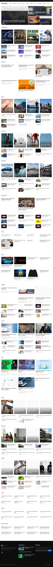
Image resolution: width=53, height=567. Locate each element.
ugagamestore (9, 221)
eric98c (15, 146)
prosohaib (43, 482)
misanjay (3, 352)
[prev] (2, 15)
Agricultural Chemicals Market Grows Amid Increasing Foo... (26, 449)
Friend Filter (2, 390)
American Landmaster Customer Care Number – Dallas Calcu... (6, 533)
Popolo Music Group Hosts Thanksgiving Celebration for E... (12, 55)
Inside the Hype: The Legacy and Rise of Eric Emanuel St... (45, 145)
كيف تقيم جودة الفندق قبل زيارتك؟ (6, 234)
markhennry (2, 372)
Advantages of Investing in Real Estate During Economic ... (45, 439)
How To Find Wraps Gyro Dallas (6, 511)
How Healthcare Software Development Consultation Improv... (43, 371)
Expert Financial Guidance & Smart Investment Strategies (42, 335)
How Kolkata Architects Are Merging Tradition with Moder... (28, 444)
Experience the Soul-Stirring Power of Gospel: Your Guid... (47, 220)
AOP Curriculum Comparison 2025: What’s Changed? (12, 341)
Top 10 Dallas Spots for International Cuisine (45, 502)
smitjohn (25, 116)
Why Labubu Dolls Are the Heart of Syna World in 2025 (12, 149)
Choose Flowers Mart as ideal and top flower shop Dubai (12, 486)
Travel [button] (19, 3)
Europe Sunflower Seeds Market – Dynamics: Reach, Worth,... (45, 258)
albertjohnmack (4, 190)
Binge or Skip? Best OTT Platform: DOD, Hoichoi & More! (46, 215)
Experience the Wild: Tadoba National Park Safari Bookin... (9, 115)
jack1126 (3, 180)
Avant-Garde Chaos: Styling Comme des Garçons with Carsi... (29, 149)
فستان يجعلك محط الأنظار (17, 234)
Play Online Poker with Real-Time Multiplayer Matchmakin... (7, 199)
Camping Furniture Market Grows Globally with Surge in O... (43, 416)
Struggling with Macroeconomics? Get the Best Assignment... (26, 66)
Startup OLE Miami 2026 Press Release (46, 46)
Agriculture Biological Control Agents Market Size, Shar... (44, 271)
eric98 (41, 146)
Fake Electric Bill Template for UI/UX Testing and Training (6, 471)
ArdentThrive (29, 473)
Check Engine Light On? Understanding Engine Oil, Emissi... (9, 189)
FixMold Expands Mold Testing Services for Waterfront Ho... (11, 50)
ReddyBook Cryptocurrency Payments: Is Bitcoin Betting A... (46, 305)
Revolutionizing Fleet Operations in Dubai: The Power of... (29, 179)
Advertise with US (27, 0)
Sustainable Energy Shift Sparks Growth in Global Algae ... (19, 410)
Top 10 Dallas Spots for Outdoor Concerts (32, 496)
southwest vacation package (23, 124)
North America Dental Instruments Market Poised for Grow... (29, 419)
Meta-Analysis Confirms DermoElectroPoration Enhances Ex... (29, 56)
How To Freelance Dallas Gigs (19, 516)
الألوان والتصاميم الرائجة (30, 234)
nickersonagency (44, 347)
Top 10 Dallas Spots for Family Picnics (32, 502)
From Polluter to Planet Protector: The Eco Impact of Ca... (45, 174)
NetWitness (19, 372)
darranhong (2, 267)
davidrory (15, 267)
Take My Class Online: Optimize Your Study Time (6, 411)
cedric (28, 441)
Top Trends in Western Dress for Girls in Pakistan (7, 145)
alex (3, 23)
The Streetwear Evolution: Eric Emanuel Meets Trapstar (20, 145)
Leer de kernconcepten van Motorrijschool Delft (28, 486)
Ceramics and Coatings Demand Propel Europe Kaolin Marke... (9, 453)
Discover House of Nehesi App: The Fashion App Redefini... (34, 22)
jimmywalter (37, 155)
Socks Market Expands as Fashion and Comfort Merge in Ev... (26, 453)
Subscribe (49, 550)
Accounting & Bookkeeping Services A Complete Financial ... (9, 351)
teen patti (20, 221)
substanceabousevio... (4, 81)
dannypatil (2, 272)
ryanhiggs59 (16, 473)
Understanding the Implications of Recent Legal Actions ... (45, 241)
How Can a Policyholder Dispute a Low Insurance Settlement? (6, 248)
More (48, 3)
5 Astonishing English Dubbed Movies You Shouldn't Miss (11, 215)
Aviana (25, 226)
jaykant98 (8, 226)
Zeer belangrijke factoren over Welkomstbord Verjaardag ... (28, 481)
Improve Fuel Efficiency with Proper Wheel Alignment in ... (29, 189)
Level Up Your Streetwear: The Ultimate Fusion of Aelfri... (45, 471)
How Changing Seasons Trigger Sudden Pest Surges (11, 309)
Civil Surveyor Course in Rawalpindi (25, 90)
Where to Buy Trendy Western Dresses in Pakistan (28, 154)
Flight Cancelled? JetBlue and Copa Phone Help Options (32, 109)
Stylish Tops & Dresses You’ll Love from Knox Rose (46, 481)
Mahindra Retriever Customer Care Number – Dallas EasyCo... (6, 527)
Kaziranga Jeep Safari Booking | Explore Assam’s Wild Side (46, 115)
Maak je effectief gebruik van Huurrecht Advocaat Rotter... (46, 486)
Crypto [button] (23, 3)
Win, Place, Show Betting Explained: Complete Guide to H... (20, 40)
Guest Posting (23, 0)
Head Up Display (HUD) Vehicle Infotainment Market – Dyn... (6, 271)
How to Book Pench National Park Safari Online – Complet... (26, 335)
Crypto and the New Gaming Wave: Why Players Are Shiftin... (19, 265)
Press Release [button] (14, 3)
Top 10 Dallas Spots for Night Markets (6, 502)
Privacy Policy (5, 0)
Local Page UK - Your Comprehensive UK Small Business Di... (25, 298)
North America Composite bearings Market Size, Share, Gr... (9, 416)
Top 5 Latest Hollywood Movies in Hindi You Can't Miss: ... (29, 215)
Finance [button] (31, 3)
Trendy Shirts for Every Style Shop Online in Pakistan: (46, 149)
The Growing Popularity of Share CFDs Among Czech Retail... (43, 351)
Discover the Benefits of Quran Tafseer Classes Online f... (43, 76)
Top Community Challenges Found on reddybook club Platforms (43, 199)
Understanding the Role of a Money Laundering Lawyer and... (29, 314)
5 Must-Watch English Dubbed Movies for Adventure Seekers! (11, 225)
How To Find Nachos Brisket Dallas (45, 511)
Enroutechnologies (26, 180)
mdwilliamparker (4, 473)
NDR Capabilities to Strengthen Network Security (26, 371)
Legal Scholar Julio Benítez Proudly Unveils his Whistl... (45, 22)
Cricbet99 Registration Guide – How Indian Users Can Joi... (29, 476)
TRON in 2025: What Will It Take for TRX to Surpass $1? (19, 278)
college (19, 91)
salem (27, 241)
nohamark (25, 342)
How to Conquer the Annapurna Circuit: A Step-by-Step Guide (46, 120)
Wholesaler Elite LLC (30, 146)
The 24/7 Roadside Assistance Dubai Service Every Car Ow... (46, 184)
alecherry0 (29, 176)
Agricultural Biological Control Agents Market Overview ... (46, 309)
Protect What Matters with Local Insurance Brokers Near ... (28, 346)
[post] (14, 15)
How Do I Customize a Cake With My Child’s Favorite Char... (25, 209)
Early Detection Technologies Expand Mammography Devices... (43, 449)
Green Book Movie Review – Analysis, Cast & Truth (33, 41)
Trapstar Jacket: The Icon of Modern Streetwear (11, 476)
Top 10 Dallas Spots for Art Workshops (18, 502)
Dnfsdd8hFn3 (37, 380)
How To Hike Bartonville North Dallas (46, 516)
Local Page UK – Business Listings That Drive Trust (9, 288)
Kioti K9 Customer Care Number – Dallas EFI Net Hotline (19, 527)
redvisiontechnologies (4, 336)
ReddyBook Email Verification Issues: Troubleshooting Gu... (28, 305)
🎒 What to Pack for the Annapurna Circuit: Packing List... (29, 120)
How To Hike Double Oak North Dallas (19, 512)
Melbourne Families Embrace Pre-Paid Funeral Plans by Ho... (46, 50)
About (9, 0)
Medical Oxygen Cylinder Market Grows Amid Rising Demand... (9, 419)
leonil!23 (43, 221)
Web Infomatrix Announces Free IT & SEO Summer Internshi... (45, 40)
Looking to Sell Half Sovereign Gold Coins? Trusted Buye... (47, 314)
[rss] (2, 552)
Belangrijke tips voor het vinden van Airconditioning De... (12, 481)
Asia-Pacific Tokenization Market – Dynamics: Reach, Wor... (32, 258)
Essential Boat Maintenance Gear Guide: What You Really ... (33, 144)
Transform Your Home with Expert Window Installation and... (12, 314)
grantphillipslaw (42, 242)
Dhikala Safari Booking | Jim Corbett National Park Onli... (11, 120)
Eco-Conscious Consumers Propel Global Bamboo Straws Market (9, 449)
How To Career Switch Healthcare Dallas (32, 512)
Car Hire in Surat (38, 124)
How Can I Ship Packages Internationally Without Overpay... (29, 115)
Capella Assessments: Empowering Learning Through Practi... (19, 471)
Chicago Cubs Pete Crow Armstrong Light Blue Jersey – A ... (43, 154)
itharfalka (43, 180)
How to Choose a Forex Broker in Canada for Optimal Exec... (29, 341)
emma (37, 453)
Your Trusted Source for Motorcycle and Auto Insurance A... (47, 346)
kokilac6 (41, 441)
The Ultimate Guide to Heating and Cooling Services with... (43, 476)
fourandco (3, 146)
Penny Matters (37, 336)
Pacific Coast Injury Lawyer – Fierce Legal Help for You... (19, 241)
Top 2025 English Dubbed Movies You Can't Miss (46, 225)
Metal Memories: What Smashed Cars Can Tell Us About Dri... (32, 174)
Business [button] (27, 3)
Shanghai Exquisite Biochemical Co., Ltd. (43, 379)
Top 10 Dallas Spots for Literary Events (45, 496)
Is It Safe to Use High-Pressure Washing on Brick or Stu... (7, 439)
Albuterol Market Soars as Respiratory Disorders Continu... (32, 410)
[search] (51, 3)
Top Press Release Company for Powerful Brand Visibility (46, 55)
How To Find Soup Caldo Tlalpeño (32, 516)
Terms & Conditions (48, 564)
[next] (26, 15)
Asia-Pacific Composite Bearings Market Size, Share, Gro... (26, 416)
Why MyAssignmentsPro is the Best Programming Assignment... (43, 81)
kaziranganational (44, 116)
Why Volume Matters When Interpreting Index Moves (45, 341)
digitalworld (20, 185)
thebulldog (15, 242)
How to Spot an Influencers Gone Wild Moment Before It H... (29, 225)
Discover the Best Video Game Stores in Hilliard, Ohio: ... (11, 220)
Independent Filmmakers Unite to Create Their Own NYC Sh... (29, 50)
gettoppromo (8, 342)
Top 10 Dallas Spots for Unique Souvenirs (19, 496)
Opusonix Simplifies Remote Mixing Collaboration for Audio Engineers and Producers (39, 13)
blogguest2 (16, 176)
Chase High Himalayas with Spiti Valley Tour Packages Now (11, 124)
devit (36, 77)
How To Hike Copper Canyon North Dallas (7, 517)
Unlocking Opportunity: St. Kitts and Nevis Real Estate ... (46, 444)
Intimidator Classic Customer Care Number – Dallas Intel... (19, 533)
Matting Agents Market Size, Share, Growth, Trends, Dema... (26, 184)
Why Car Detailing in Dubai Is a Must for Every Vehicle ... (46, 179)
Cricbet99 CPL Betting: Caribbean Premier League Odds (12, 305)
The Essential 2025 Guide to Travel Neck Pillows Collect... (7, 110)
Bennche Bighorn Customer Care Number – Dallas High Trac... (32, 533)
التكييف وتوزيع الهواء (30, 240)
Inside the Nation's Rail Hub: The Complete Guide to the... (20, 110)
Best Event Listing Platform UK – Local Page (11, 46)
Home (10, 3)
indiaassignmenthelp (3, 67)
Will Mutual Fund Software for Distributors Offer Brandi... (11, 346)
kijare (8, 482)
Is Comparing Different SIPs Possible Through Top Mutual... (8, 335)
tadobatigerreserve (4, 116)
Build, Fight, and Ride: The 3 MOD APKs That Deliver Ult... (9, 371)
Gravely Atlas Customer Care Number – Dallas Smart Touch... (33, 527)
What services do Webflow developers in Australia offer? (19, 174)
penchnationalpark (20, 336)
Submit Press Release (17, 0)
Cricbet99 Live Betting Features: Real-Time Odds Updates (43, 298)
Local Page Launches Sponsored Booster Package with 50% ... (29, 46)
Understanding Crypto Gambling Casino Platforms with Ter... (6, 265)
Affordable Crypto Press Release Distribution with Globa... (6, 40)
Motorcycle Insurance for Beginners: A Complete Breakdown (45, 235)
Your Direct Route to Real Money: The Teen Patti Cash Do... (26, 220)
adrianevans (37, 372)
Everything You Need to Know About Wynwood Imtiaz (43, 452)
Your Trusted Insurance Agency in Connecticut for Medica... (29, 351)
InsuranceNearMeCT (26, 347)
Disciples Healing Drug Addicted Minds (9, 80)
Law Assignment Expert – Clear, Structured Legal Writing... (7, 66)
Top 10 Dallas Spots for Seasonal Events (6, 496)
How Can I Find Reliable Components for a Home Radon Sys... (19, 439)
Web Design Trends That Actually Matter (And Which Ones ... (29, 309)
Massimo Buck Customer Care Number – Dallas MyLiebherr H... (45, 533)
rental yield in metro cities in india (33, 440)
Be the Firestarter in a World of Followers (33, 472)
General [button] (44, 3)
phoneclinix (19, 390)
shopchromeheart (42, 473)
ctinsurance (25, 352)
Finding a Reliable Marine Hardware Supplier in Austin (12, 154)
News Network (12, 0)
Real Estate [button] (39, 3)
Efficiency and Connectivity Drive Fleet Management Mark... (9, 179)
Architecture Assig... (20, 67)
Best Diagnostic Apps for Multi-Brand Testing (25, 389)
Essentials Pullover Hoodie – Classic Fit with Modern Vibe (32, 278)
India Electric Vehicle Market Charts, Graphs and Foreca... (7, 175)
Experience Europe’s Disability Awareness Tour (45, 110)
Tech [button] (35, 3)
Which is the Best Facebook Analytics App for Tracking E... (8, 389)
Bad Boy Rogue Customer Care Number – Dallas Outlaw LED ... (45, 527)
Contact (2, 0)
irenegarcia (3, 176)
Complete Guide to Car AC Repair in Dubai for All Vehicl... (43, 189)
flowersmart (8, 487)
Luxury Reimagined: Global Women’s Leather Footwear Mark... (45, 410)
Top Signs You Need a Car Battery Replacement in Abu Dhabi (12, 184)
